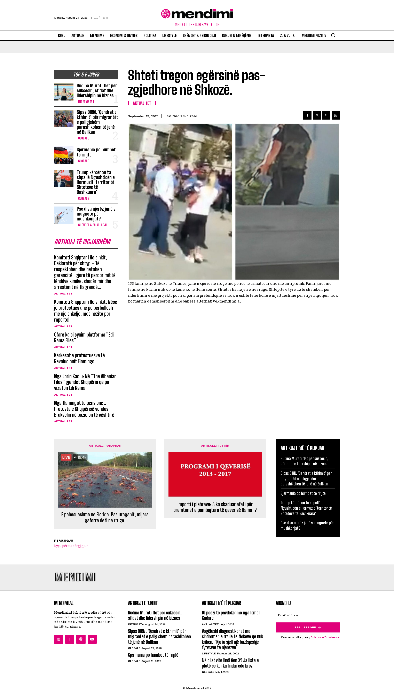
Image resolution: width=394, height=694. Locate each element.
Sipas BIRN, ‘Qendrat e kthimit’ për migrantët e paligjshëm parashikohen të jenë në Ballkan (97, 122)
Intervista (85, 101)
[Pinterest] (326, 115)
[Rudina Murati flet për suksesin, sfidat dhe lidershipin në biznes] (63, 91)
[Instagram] (58, 639)
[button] (333, 35)
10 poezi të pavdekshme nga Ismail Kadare (231, 615)
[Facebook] (307, 115)
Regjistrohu (305, 627)
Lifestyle (209, 653)
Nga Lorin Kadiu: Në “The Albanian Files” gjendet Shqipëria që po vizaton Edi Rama (85, 382)
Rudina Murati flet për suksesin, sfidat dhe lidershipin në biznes (97, 90)
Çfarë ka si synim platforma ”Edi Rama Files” (84, 338)
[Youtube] (92, 639)
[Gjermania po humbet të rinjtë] (63, 154)
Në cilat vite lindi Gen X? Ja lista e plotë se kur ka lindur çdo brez (230, 662)
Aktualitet (63, 293)
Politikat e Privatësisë (325, 637)
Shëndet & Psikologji (92, 225)
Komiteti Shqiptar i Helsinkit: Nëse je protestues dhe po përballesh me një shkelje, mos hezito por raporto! (85, 310)
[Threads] (80, 639)
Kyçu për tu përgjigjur (71, 545)
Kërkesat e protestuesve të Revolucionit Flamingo (79, 358)
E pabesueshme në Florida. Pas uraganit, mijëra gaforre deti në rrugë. (105, 517)
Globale (83, 138)
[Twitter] (317, 115)
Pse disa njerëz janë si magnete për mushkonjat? (97, 213)
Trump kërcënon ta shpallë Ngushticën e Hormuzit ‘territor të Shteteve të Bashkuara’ (96, 182)
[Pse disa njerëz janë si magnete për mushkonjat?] (63, 215)
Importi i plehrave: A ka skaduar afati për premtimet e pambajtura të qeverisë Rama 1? (215, 507)
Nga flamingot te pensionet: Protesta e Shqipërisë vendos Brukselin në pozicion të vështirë (84, 409)
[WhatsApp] (336, 115)
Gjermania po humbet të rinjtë (96, 152)
